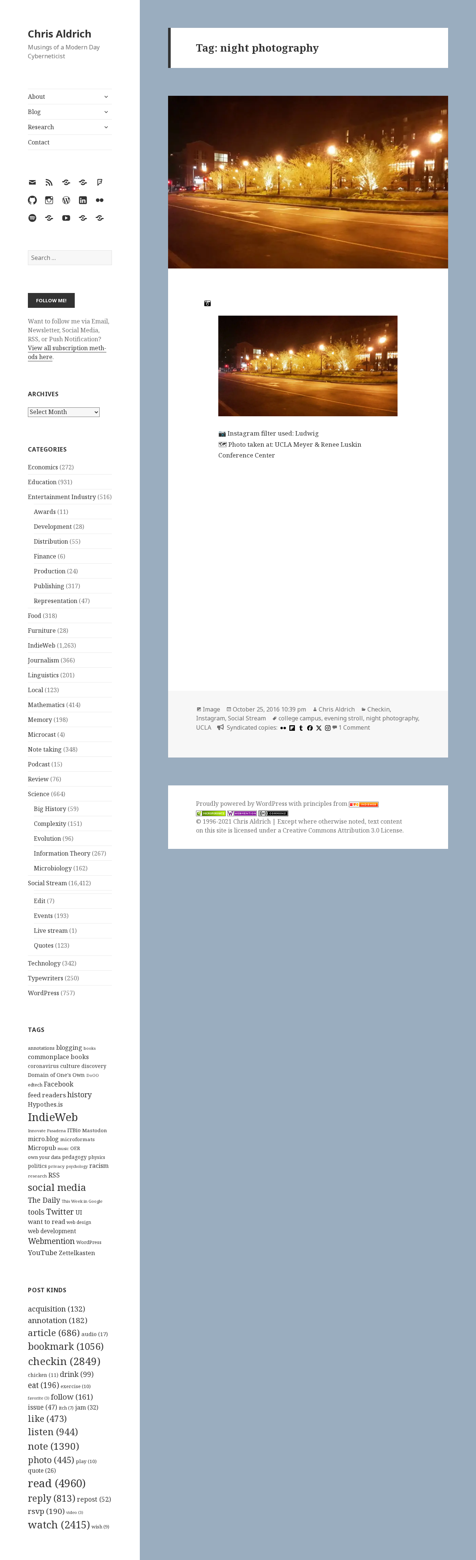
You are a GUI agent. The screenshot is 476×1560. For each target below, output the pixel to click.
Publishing (49, 586)
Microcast (42, 734)
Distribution (51, 541)
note (53, 1446)
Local (35, 690)
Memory (40, 720)
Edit (39, 901)
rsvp (46, 1511)
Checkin (378, 709)
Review (38, 779)
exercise (76, 1386)
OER (75, 1148)
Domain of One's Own (56, 1074)
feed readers (47, 1095)
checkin (64, 1361)
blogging (69, 1047)
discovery (93, 1065)
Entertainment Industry (62, 497)
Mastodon (94, 1130)
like (47, 1418)
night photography (392, 718)
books (90, 1048)
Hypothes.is (45, 1104)
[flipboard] (291, 727)
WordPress (43, 993)
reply (51, 1498)
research (37, 1176)
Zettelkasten (77, 1253)
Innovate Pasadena (47, 1130)
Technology (44, 963)
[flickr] (282, 727)
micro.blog (43, 1139)
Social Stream (47, 883)
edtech (35, 1085)
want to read (46, 1221)
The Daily (44, 1200)
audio (94, 1334)
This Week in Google (82, 1201)
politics (37, 1165)
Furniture (42, 630)
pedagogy (74, 1156)
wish (100, 1526)
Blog (34, 112)
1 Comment (354, 727)
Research (41, 127)
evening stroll (343, 718)
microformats (77, 1139)
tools (36, 1212)
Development (53, 526)
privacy (56, 1166)
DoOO (92, 1075)
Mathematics (46, 705)
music (63, 1148)
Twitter (60, 1211)
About (36, 96)
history (79, 1095)
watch (59, 1524)
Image (211, 709)
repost (94, 1499)
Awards (45, 512)
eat (43, 1385)
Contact (38, 142)
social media (57, 1187)
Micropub (42, 1148)
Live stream (51, 930)
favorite (38, 1398)
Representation (55, 601)
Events (43, 916)
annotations (41, 1048)
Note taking (45, 749)
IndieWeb (41, 645)
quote (42, 1470)
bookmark (66, 1346)
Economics (43, 467)
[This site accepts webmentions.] (242, 812)
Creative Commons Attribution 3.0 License (342, 830)
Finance (45, 556)
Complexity (50, 824)
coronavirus (43, 1065)
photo (51, 1460)
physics (96, 1157)
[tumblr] (300, 727)
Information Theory (62, 853)
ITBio (74, 1130)
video (74, 1512)
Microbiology (53, 868)
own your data (44, 1157)
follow (72, 1396)
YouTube (42, 1252)
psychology (77, 1166)
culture (70, 1065)
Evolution (47, 838)
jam (86, 1407)
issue (42, 1407)
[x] (318, 727)
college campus (300, 718)
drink (77, 1374)
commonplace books (58, 1056)
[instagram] (326, 727)
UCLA (203, 727)
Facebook (58, 1083)
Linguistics (43, 675)
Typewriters (45, 978)
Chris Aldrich (59, 33)
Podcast (39, 764)
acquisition (56, 1309)
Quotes (44, 945)
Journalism (43, 660)
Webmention (51, 1241)
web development (52, 1231)
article (54, 1332)
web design (79, 1222)
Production (49, 571)
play (86, 1461)
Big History (50, 809)
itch (66, 1408)
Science (38, 794)
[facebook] (309, 727)
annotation (57, 1320)
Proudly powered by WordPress (242, 803)
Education (42, 482)
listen (53, 1431)
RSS (54, 1175)
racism (99, 1166)
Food (34, 616)
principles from (326, 803)
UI (78, 1212)
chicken (43, 1375)
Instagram (210, 718)
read (57, 1483)
